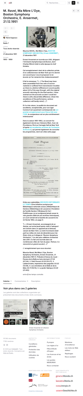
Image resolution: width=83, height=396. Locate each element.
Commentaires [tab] (21, 281)
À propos (50, 342)
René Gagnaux (11, 38)
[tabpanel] (41, 308)
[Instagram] (7, 345)
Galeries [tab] (7, 281)
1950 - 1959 (7, 59)
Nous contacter (53, 366)
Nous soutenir (70, 357)
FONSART (15, 349)
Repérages (69, 354)
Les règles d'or (52, 346)
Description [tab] (35, 281)
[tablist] (41, 281)
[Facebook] (4, 345)
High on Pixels (8, 353)
